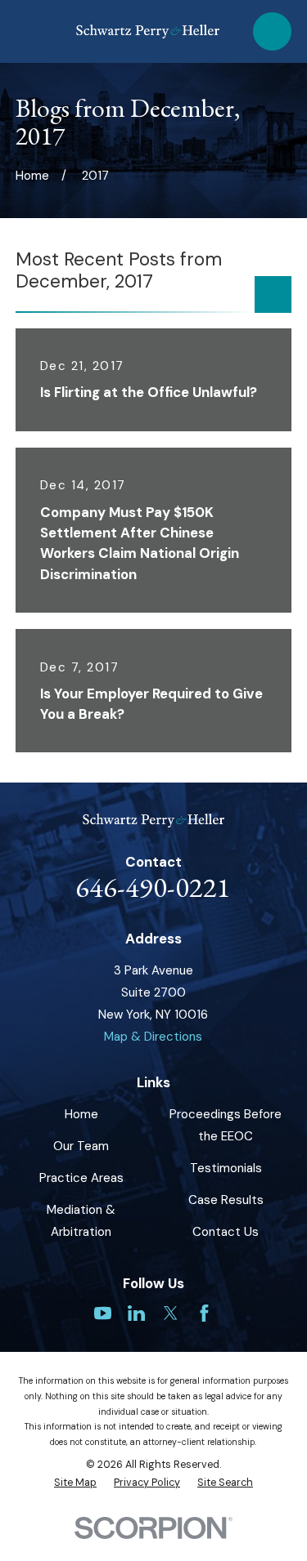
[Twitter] (170, 1313)
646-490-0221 (153, 886)
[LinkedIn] (136, 1313)
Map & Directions (153, 1036)
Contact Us (225, 1232)
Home (81, 1114)
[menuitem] (75, 1483)
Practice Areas (81, 1178)
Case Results (226, 1200)
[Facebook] (204, 1313)
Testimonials (226, 1168)
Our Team (81, 1146)
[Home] (147, 31)
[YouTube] (102, 1313)
